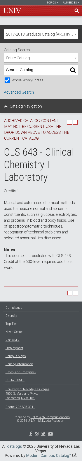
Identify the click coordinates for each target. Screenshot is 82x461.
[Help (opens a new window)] (75, 122)
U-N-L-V (12, 10)
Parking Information (19, 364)
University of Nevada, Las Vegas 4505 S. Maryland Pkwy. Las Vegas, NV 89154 (27, 393)
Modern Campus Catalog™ (49, 455)
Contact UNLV (14, 380)
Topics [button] (51, 2)
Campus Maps (15, 356)
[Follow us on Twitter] (37, 434)
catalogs (14, 446)
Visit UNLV (12, 340)
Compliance (13, 307)
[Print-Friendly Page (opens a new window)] (69, 122)
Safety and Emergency (20, 372)
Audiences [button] (70, 2)
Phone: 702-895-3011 (20, 407)
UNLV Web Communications (50, 417)
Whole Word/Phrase (28, 80)
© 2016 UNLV (26, 420)
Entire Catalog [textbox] (18, 58)
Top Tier (11, 324)
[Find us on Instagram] (43, 434)
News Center (14, 332)
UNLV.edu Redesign (51, 420)
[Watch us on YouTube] (50, 434)
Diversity (11, 315)
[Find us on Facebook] (30, 434)
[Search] (73, 70)
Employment (14, 348)
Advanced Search (19, 92)
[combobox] (41, 34)
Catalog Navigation (26, 106)
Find (77, 10)
